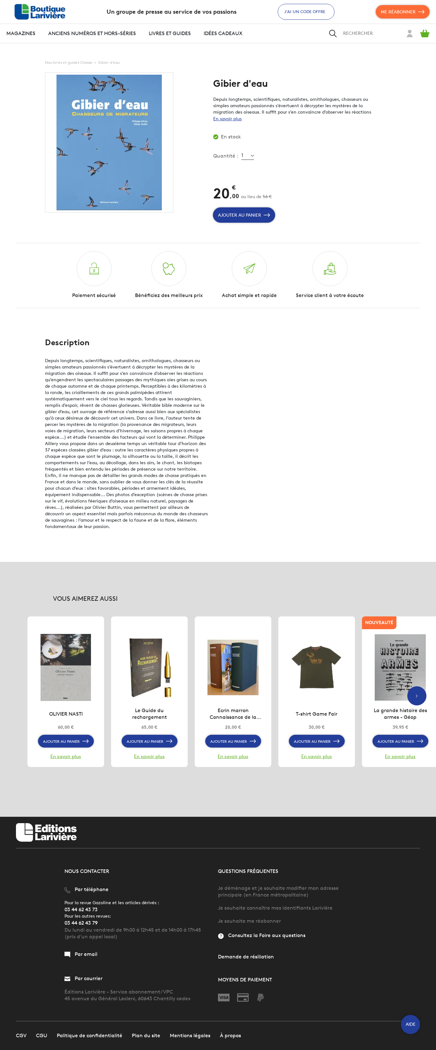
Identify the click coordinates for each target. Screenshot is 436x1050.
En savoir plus (227, 119)
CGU (41, 1035)
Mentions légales (190, 1035)
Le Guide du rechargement (149, 713)
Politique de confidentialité (89, 1035)
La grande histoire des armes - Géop (400, 713)
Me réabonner (398, 12)
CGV (21, 1035)
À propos (230, 1035)
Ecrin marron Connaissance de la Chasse (233, 713)
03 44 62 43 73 (81, 909)
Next (416, 695)
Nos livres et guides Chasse (69, 62)
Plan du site (146, 1035)
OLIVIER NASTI (66, 714)
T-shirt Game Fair (316, 714)
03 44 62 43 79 (81, 923)
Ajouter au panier (239, 215)
